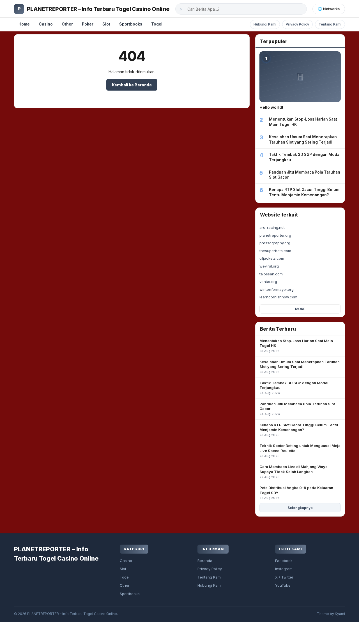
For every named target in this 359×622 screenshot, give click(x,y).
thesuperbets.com (275, 250)
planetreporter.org (275, 235)
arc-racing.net (272, 227)
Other (67, 24)
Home (24, 24)
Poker (87, 24)
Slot (106, 24)
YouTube (283, 585)
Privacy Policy (297, 24)
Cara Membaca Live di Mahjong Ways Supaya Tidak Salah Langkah (293, 471)
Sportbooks (130, 24)
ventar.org (268, 281)
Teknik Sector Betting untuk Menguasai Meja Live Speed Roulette (299, 450)
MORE (300, 309)
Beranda (204, 560)
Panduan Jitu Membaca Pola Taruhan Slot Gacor (297, 409)
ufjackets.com (271, 258)
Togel (156, 24)
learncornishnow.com (278, 297)
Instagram (284, 568)
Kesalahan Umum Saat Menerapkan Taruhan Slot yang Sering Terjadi (299, 367)
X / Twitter (284, 577)
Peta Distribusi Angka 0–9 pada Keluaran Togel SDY (296, 492)
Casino (46, 24)
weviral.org (269, 266)
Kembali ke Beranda (132, 84)
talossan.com (271, 274)
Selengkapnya (300, 508)
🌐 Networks (329, 9)
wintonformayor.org (276, 289)
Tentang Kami (330, 24)
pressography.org (274, 243)
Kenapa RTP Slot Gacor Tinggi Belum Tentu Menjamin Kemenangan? (298, 430)
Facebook (284, 560)
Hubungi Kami (265, 24)
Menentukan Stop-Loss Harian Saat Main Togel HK (296, 345)
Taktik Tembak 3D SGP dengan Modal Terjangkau (293, 388)
